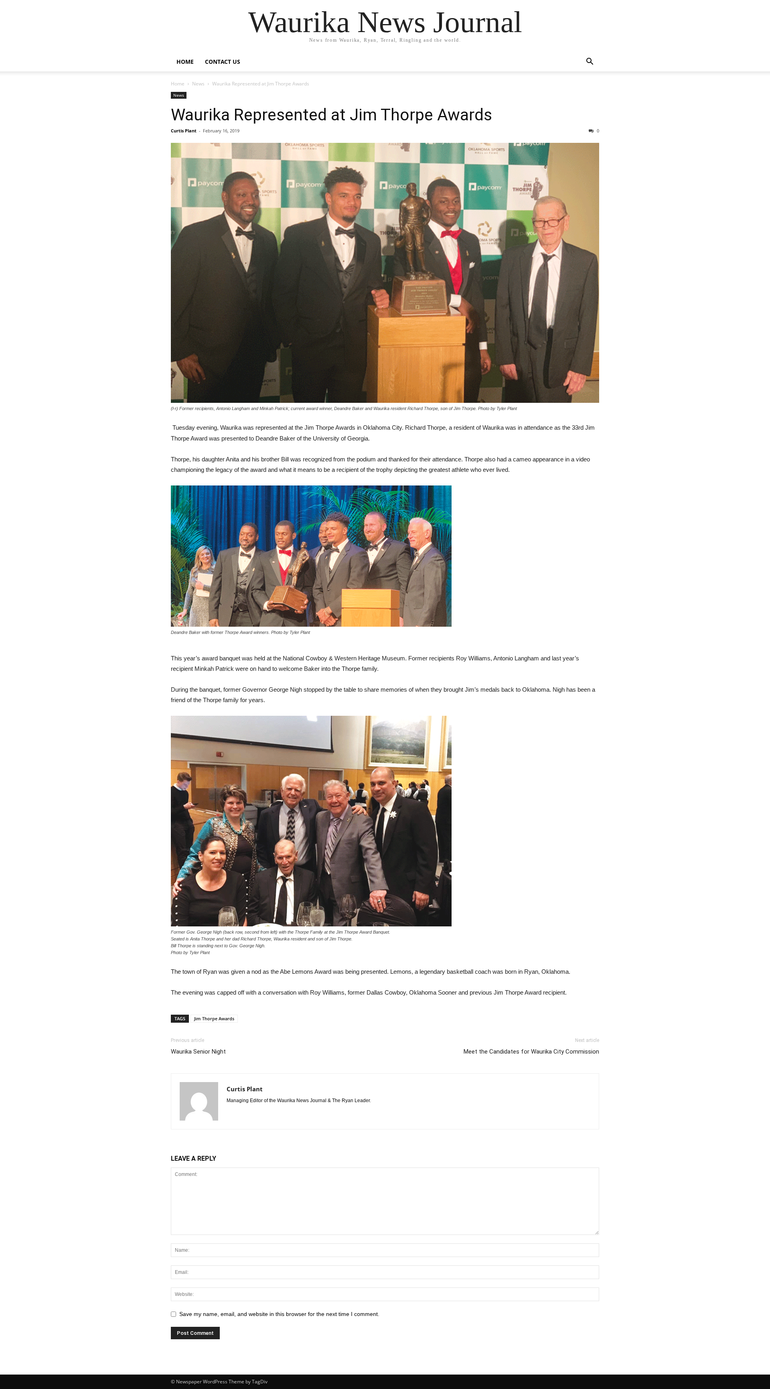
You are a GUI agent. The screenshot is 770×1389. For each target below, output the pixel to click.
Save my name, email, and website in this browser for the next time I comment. (279, 1314)
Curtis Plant (184, 131)
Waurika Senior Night (198, 1051)
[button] (589, 62)
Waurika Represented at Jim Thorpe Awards (331, 114)
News (198, 83)
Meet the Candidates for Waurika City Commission (531, 1051)
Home (185, 61)
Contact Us (222, 61)
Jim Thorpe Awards (214, 1018)
